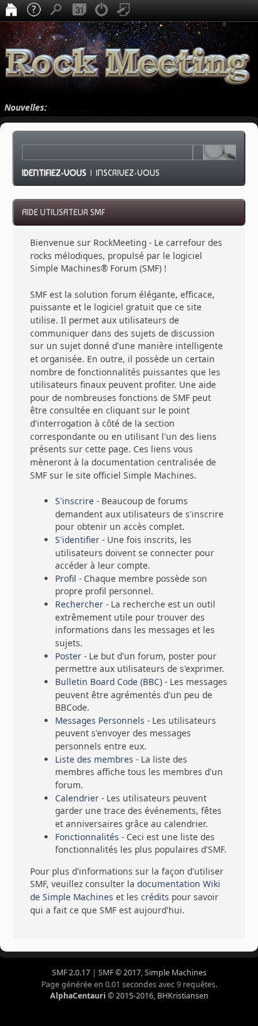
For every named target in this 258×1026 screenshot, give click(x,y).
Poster (68, 656)
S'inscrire (74, 501)
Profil (65, 578)
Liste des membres (94, 759)
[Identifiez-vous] (101, 10)
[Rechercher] (56, 10)
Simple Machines (176, 972)
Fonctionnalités (87, 837)
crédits (155, 897)
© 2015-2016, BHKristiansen (129, 995)
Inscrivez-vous (128, 173)
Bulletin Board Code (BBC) (108, 682)
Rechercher (79, 604)
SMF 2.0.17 (71, 972)
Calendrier (77, 798)
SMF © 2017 (119, 972)
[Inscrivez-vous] (124, 10)
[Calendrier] (79, 10)
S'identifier (77, 540)
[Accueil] (11, 10)
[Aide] (34, 10)
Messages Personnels (100, 720)
